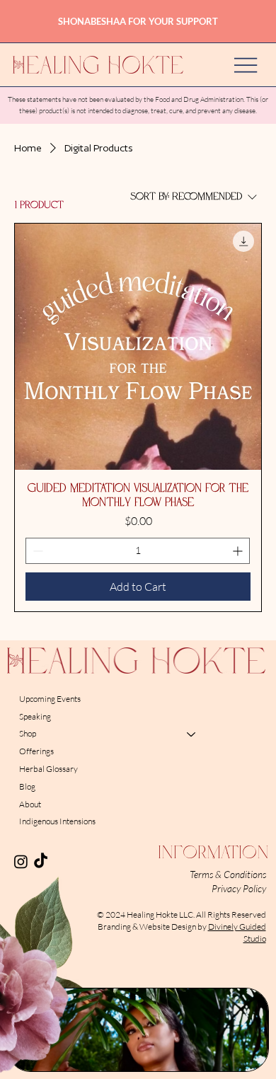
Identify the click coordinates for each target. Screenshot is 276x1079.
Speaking (35, 716)
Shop (27, 733)
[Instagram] (21, 861)
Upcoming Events (50, 698)
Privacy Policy (239, 888)
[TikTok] (41, 861)
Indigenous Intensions (57, 821)
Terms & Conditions (228, 874)
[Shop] (191, 734)
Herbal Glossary (48, 768)
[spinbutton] (137, 550)
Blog (27, 786)
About (30, 804)
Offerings (36, 751)
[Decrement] (36, 550)
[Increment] (239, 550)
